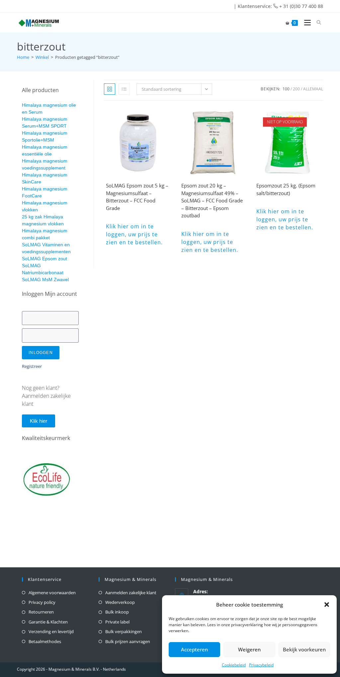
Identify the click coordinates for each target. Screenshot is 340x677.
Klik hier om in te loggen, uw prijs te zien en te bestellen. (134, 234)
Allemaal (313, 89)
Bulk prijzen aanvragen (127, 641)
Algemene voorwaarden (52, 593)
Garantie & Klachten (48, 622)
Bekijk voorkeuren (304, 649)
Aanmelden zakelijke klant (130, 593)
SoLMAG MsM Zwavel (45, 279)
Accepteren (194, 649)
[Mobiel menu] (305, 23)
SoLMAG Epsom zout (44, 258)
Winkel (42, 57)
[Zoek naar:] (316, 23)
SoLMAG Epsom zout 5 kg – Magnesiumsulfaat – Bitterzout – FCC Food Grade (137, 196)
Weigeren (249, 649)
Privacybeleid (261, 665)
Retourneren (41, 612)
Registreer (32, 366)
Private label (117, 622)
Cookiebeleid (234, 665)
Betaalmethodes (45, 641)
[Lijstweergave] (124, 89)
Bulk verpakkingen (123, 631)
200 (296, 89)
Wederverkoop (120, 602)
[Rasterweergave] (109, 89)
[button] (326, 604)
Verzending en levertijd (51, 631)
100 (286, 89)
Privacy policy (42, 602)
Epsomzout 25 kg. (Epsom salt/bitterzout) (285, 189)
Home (23, 57)
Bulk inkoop (117, 612)
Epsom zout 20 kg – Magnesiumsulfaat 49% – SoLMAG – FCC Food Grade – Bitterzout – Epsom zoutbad (212, 200)
